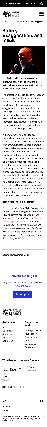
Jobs (4, 337)
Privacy (6, 406)
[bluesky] (10, 387)
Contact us (7, 340)
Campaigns (30, 343)
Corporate (30, 347)
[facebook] (16, 387)
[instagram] (4, 387)
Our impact (7, 330)
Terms (5, 410)
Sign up (21, 294)
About (5, 327)
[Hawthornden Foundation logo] (5, 377)
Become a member (34, 337)
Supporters (8, 334)
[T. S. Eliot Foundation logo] (31, 368)
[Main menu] (42, 14)
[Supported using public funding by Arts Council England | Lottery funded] (11, 368)
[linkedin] (22, 387)
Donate (28, 340)
